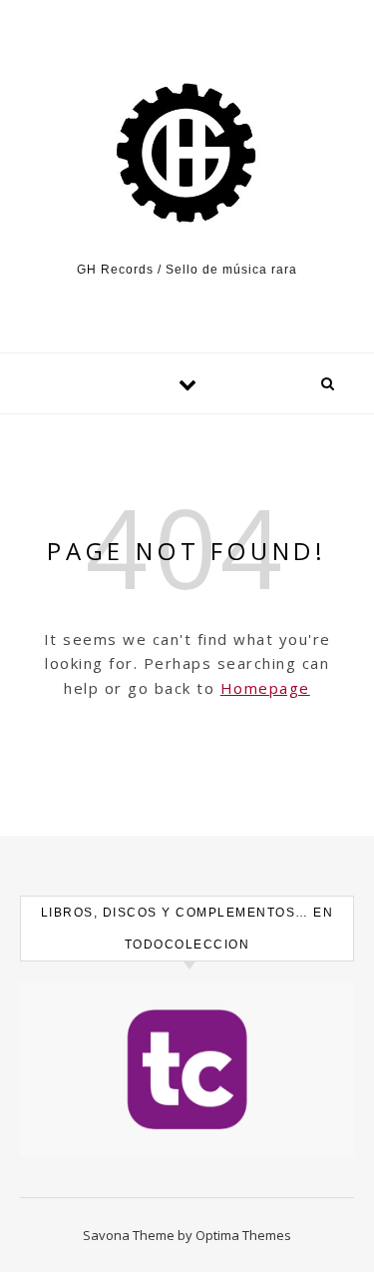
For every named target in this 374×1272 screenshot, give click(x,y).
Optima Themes (243, 1235)
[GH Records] (187, 153)
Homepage (265, 688)
